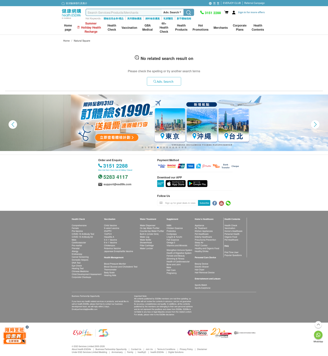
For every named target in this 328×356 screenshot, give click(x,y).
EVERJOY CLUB (232, 3)
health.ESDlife (157, 352)
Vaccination (229, 228)
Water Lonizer (146, 248)
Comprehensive (79, 225)
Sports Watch (201, 284)
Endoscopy (77, 253)
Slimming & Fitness (175, 258)
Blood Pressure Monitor (115, 263)
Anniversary (117, 352)
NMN (169, 225)
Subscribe (204, 202)
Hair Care (171, 269)
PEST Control (201, 245)
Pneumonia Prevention (205, 239)
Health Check (230, 225)
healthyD (142, 352)
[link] (91, 332)
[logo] (71, 19)
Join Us (149, 349)
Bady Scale (109, 272)
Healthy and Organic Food (207, 248)
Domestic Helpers (80, 259)
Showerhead (146, 242)
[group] (164, 123)
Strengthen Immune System (179, 249)
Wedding (103, 352)
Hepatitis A (109, 236)
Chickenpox (109, 245)
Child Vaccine (110, 225)
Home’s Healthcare (233, 230)
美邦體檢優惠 (134, 18)
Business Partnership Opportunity (111, 349)
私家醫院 (168, 18)
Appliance (199, 225)
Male (74, 239)
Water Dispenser (147, 225)
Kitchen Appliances (204, 230)
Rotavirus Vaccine (112, 248)
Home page (68, 27)
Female (75, 228)
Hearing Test (78, 268)
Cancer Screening (80, 256)
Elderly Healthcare (203, 236)
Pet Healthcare (202, 233)
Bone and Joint (174, 264)
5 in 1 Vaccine (110, 239)
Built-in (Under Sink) (149, 233)
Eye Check (77, 265)
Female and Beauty (176, 255)
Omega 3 (171, 242)
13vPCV (108, 233)
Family (130, 352)
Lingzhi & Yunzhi (174, 236)
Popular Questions (233, 255)
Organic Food (230, 236)
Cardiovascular (79, 242)
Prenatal (76, 248)
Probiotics (171, 230)
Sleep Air (199, 242)
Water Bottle (145, 239)
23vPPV (108, 230)
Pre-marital (77, 245)
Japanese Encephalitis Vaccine (118, 251)
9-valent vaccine (111, 228)
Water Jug (144, 236)
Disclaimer (202, 349)
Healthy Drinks (201, 251)
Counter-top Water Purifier (152, 230)
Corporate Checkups (81, 277)
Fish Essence (173, 239)
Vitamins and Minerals (177, 245)
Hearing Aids (110, 275)
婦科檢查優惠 (152, 18)
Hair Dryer (199, 269)
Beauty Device (201, 263)
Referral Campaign (254, 3)
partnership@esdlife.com (87, 309)
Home (66, 40)
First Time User (231, 252)
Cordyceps (172, 233)
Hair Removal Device (205, 272)
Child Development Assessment (86, 274)
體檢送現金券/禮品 (114, 18)
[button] (13, 124)
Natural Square (82, 40)
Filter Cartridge (147, 245)
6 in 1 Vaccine (110, 242)
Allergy (75, 251)
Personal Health (232, 233)
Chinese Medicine (80, 271)
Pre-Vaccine (77, 230)
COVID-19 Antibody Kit (82, 236)
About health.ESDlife (81, 349)
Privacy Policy (186, 349)
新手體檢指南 (184, 18)
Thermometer (110, 269)
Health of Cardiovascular (178, 261)
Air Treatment (201, 228)
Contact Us (136, 349)
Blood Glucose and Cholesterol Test (120, 266)
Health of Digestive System (179, 252)
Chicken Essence (175, 228)
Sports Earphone (202, 287)
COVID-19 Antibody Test (83, 233)
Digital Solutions (175, 352)
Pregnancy (172, 272)
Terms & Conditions (166, 349)
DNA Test (76, 262)
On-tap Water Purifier (149, 228)
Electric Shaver (202, 266)
